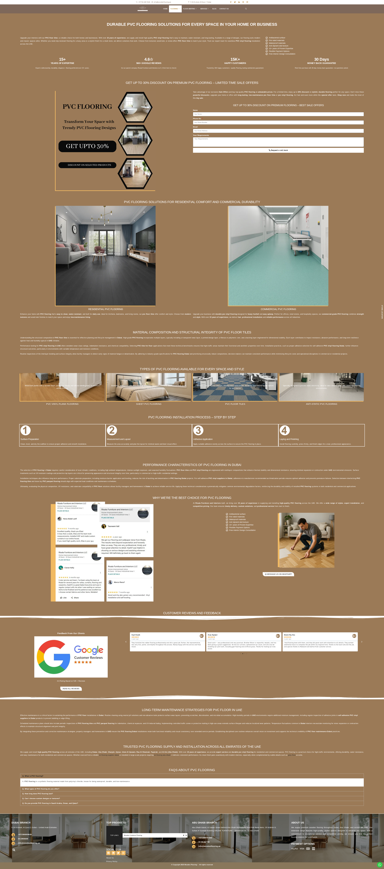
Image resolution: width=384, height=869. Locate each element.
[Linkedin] (113, 853)
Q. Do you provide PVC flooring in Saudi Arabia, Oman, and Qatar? (50, 803)
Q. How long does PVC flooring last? (37, 794)
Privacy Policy (111, 861)
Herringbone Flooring (131, 835)
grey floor (292, 755)
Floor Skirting (189, 9)
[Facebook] (231, 2)
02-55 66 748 (204, 842)
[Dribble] (243, 2)
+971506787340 (205, 838)
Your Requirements (201, 135)
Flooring (174, 9)
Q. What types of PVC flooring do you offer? (40, 789)
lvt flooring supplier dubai (109, 755)
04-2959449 (23, 839)
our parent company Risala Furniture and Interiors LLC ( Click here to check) (149, 68)
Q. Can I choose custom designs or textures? (41, 798)
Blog (214, 9)
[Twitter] (235, 2)
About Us (110, 858)
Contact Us (224, 9)
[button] (246, 8)
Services (203, 9)
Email (195, 127)
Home (165, 9)
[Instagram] (247, 2)
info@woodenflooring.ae (29, 843)
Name (195, 110)
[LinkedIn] (239, 2)
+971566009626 (25, 834)
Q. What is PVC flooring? (32, 776)
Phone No (197, 119)
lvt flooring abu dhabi (162, 755)
